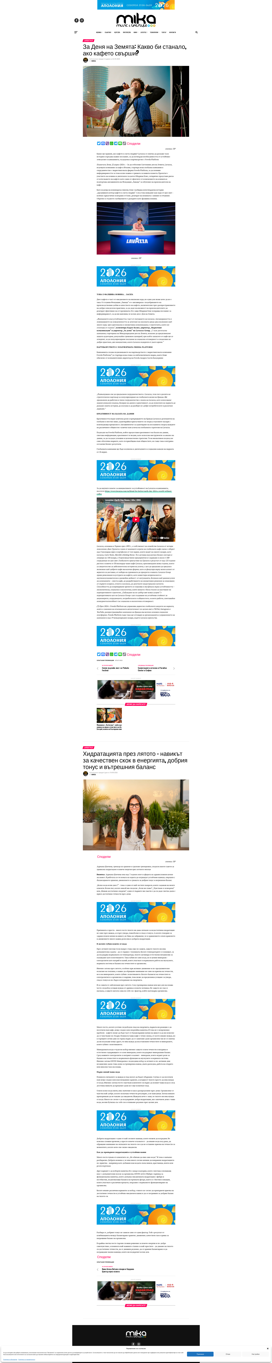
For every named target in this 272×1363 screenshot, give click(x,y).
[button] (268, 1348)
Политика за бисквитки (10, 1359)
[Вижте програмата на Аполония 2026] (136, 9)
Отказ (228, 1354)
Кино (135, 32)
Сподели (133, 143)
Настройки (255, 1354)
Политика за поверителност (26, 1359)
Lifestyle (143, 32)
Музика (98, 32)
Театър (164, 32)
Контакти (172, 32)
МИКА (93, 61)
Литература (127, 32)
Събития (108, 32)
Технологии (154, 32)
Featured (119, 660)
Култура (117, 32)
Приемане (200, 1354)
